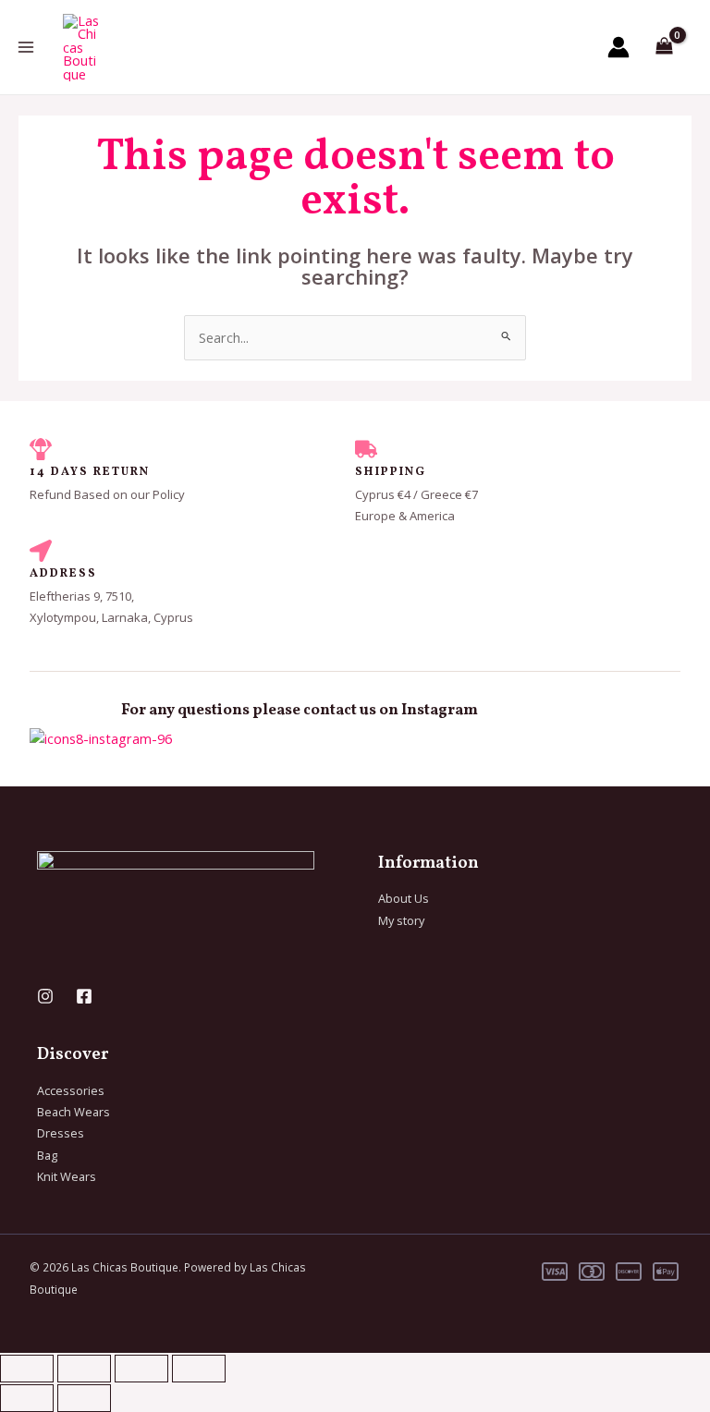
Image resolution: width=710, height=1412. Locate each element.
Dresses (60, 1133)
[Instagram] (45, 996)
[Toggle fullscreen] (84, 1368)
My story (401, 920)
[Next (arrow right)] (84, 1398)
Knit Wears (66, 1176)
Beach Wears (73, 1111)
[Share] (141, 1368)
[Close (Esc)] (199, 1368)
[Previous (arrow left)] (27, 1398)
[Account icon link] (618, 47)
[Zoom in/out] (27, 1368)
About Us (403, 898)
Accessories (70, 1090)
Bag (47, 1155)
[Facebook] (84, 996)
